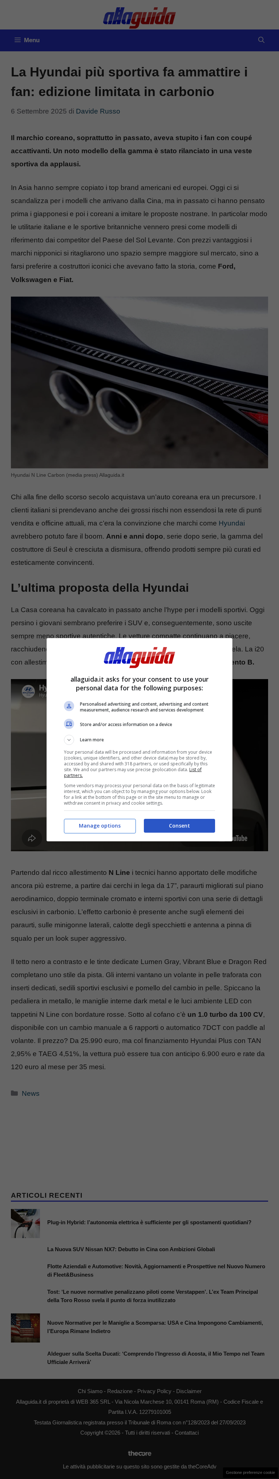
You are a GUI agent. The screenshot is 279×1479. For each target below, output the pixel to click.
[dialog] (139, 739)
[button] (139, 740)
